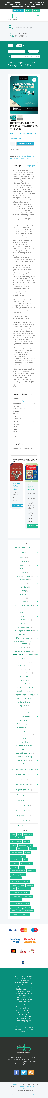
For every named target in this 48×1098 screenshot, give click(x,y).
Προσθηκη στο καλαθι (25, 143)
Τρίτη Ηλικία (24, 684)
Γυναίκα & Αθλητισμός (24, 665)
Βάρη (23, 583)
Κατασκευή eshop (17, 1095)
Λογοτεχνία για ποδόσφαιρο (18, 870)
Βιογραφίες (32, 848)
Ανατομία (26, 841)
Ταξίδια (23, 738)
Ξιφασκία (24, 561)
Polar (13, 837)
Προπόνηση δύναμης (16, 899)
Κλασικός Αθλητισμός (23, 638)
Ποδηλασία (23, 720)
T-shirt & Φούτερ (23, 826)
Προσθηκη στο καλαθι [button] (21, 505)
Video (22, 553)
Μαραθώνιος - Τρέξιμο (23, 691)
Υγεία (20, 910)
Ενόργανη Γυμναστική (24, 609)
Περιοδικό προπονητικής (23, 888)
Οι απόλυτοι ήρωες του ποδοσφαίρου (20, 881)
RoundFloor (32, 1095)
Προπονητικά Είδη (22, 784)
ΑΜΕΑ (24, 572)
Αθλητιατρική (21, 837)
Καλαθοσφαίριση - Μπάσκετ (23, 631)
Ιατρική (23, 616)
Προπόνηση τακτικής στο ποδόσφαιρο (20, 903)
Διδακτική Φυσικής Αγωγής (23, 605)
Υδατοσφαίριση (24, 742)
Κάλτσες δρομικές (23, 795)
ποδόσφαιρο (25, 914)
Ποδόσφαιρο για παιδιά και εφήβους (20, 892)
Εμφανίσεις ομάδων (22, 790)
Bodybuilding (24, 587)
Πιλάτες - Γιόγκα (23, 716)
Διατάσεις (24, 669)
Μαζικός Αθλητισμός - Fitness (16, 51)
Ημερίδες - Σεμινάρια (23, 810)
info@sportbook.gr (34, 1064)
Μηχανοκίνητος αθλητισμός (24, 695)
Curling (23, 591)
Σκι (24, 731)
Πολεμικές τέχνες (23, 724)
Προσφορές (27, 907)
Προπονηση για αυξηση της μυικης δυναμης (16, 487)
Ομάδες (22, 885)
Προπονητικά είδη (28, 896)
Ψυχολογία (23, 764)
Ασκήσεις (14, 845)
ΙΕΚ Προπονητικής (23, 620)
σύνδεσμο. (23, 451)
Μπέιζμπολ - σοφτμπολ (24, 698)
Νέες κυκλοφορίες (16, 878)
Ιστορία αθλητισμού (23, 627)
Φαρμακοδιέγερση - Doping (23, 753)
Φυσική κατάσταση (29, 910)
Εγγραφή (28, 10)
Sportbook (13, 1084)
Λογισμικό (23, 779)
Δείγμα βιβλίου (31, 166)
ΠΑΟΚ (13, 888)
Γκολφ (24, 598)
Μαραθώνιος (31, 870)
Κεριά (25, 859)
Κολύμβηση (23, 647)
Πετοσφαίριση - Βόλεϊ (23, 713)
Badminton (23, 569)
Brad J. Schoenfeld (17, 133)
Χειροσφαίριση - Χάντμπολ (23, 746)
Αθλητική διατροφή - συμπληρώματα (22, 769)
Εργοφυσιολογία (24, 612)
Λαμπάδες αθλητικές (23, 805)
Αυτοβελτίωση (23, 580)
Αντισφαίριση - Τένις (23, 576)
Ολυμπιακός (14, 885)
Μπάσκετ (22, 874)
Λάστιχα (22, 867)
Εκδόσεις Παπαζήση (19, 401)
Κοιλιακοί (24, 680)
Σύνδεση (36, 10)
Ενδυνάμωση (24, 676)
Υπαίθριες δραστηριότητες (24, 687)
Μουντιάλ (14, 874)
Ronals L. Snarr (31, 133)
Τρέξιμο (13, 910)
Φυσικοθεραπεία (23, 760)
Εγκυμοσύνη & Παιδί (24, 673)
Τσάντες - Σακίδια (22, 821)
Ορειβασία (23, 706)
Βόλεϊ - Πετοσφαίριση (17, 852)
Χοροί (24, 749)
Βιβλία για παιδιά (23, 594)
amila (19, 834)
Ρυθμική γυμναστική (23, 727)
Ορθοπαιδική (30, 885)
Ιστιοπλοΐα (24, 623)
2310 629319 (21, 36)
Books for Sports (28, 834)
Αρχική (10, 45)
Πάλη (24, 709)
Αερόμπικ (24, 658)
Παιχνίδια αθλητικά (23, 816)
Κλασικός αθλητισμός (26, 863)
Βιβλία (19, 45)
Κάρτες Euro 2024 (23, 800)
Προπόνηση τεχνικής (16, 907)
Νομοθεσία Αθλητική (24, 702)
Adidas (13, 834)
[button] (34, 80)
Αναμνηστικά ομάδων (22, 774)
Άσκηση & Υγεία (33, 51)
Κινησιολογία (23, 634)
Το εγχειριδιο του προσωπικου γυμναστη (31, 488)
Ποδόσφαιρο (23, 565)
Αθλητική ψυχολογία (16, 841)
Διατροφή (23, 601)
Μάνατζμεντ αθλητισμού (23, 651)
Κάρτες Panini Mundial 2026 (23, 547)
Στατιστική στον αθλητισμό (23, 735)
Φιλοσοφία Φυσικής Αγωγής (24, 757)
